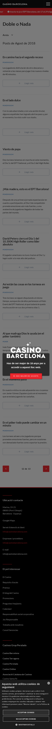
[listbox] (48, 683)
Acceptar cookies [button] (26, 712)
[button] (26, 724)
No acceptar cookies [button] (26, 719)
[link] (26, 376)
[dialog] (26, 704)
